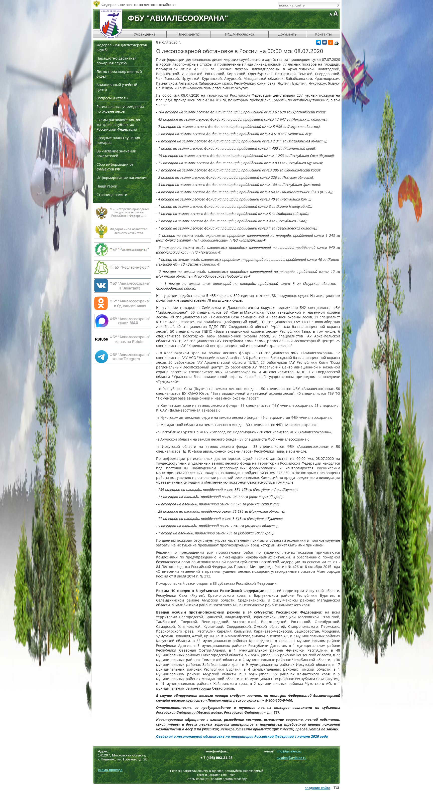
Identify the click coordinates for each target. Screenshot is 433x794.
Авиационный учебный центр (116, 87)
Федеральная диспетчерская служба (121, 47)
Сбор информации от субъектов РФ (114, 166)
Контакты (323, 34)
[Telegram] (318, 43)
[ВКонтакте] (324, 43)
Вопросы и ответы (112, 98)
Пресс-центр (188, 34)
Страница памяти (111, 194)
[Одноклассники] (330, 43)
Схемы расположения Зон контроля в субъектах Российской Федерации (118, 124)
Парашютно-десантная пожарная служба (116, 60)
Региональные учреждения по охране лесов (120, 109)
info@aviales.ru (289, 751)
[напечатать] (336, 43)
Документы (287, 34)
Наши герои (106, 186)
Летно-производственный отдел (119, 74)
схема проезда (110, 770)
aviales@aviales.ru (291, 758)
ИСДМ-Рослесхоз (239, 34)
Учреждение (145, 34)
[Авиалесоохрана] (111, 23)
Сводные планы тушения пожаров (118, 140)
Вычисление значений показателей (116, 153)
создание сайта (317, 788)
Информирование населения (121, 177)
